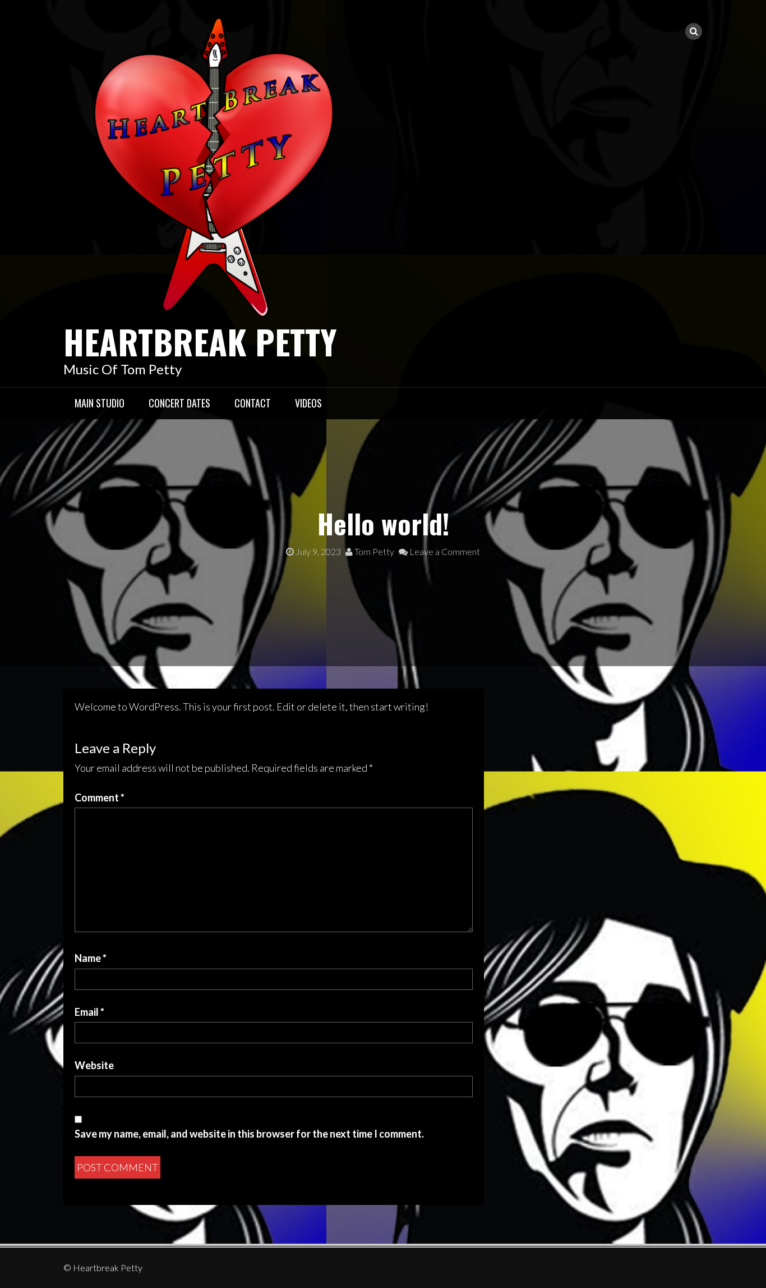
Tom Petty (373, 551)
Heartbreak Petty (200, 341)
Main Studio (99, 403)
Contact (252, 403)
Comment (99, 797)
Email (89, 1012)
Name (91, 958)
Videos (308, 403)
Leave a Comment (444, 551)
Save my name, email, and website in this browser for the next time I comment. (249, 1133)
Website (94, 1065)
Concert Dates (179, 403)
